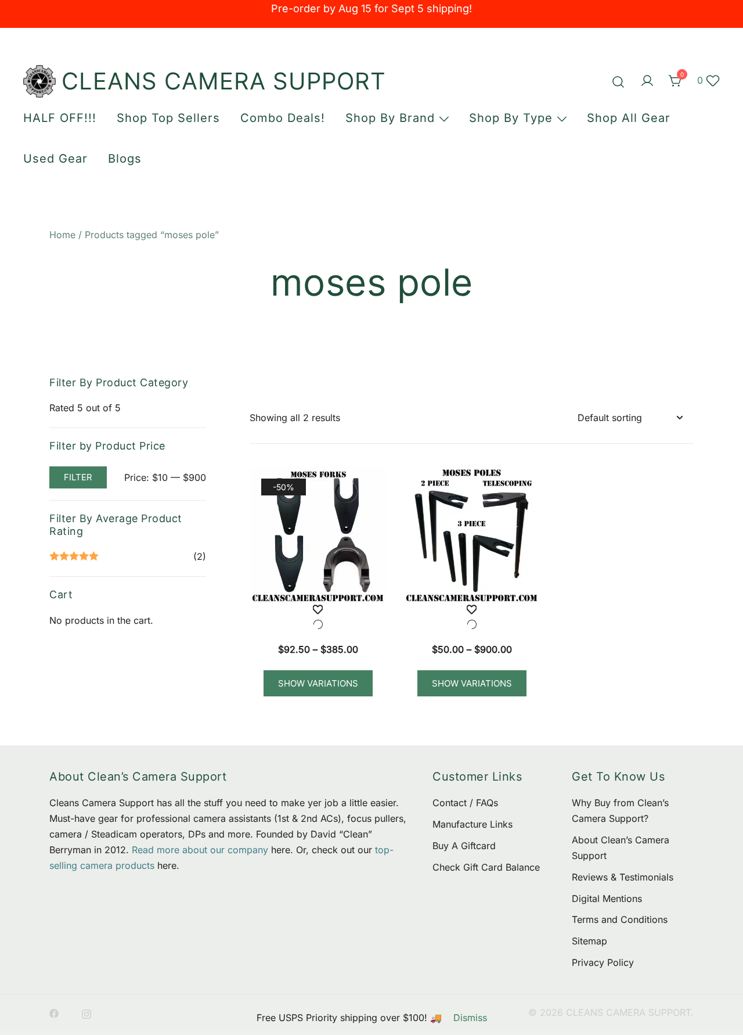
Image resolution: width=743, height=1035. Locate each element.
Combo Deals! (282, 118)
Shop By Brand (390, 118)
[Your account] (647, 81)
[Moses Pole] (471, 535)
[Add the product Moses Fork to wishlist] (318, 619)
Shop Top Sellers (168, 118)
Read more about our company (200, 850)
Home (62, 234)
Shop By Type (511, 118)
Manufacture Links (472, 824)
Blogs (125, 159)
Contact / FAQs (465, 802)
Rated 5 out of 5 (85, 408)
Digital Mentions (607, 898)
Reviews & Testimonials (622, 877)
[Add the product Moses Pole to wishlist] (471, 619)
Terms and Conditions (620, 919)
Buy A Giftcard (464, 845)
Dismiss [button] (470, 1017)
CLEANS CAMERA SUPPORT (224, 81)
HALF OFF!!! (59, 118)
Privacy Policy (603, 962)
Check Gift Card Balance (486, 867)
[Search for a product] (618, 81)
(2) (127, 558)
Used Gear (55, 159)
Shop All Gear (628, 118)
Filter (78, 477)
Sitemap (589, 941)
